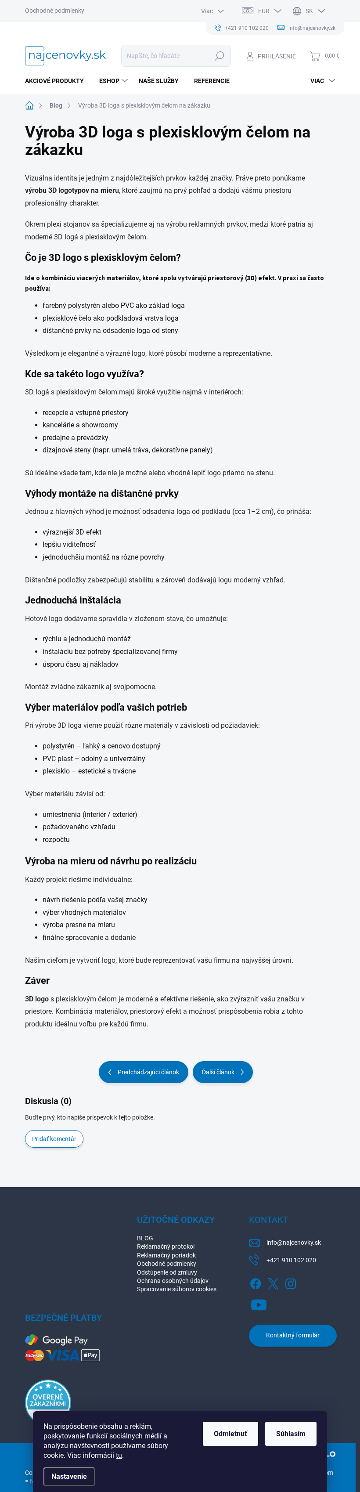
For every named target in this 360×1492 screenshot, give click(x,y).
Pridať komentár (54, 1138)
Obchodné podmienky (54, 10)
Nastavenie (69, 1476)
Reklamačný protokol (165, 1246)
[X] (273, 1282)
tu (119, 1455)
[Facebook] (255, 1282)
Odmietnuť (230, 1434)
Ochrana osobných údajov (173, 1280)
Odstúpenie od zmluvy (167, 1272)
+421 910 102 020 (291, 1260)
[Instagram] (290, 1282)
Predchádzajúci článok (148, 1072)
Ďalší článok (218, 1072)
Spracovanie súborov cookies (176, 1289)
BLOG (145, 1238)
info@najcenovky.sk (293, 1242)
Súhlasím (291, 1434)
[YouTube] (259, 1303)
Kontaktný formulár (293, 1335)
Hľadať (219, 55)
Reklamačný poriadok (166, 1255)
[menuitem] (57, 81)
